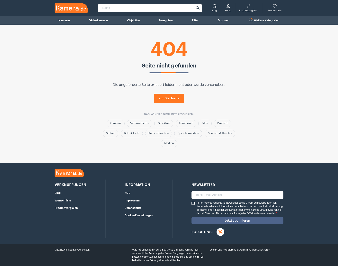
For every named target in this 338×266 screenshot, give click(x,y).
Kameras (115, 123)
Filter (205, 123)
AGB (127, 192)
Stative (110, 133)
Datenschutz (133, 208)
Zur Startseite (169, 98)
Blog (58, 192)
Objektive (164, 123)
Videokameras (139, 123)
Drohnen (222, 123)
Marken (169, 143)
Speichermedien (188, 133)
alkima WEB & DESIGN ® (257, 250)
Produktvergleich (66, 208)
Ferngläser (186, 123)
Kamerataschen (158, 133)
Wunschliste (63, 200)
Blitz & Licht (131, 133)
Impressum (132, 200)
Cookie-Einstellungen (139, 215)
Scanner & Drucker (220, 133)
